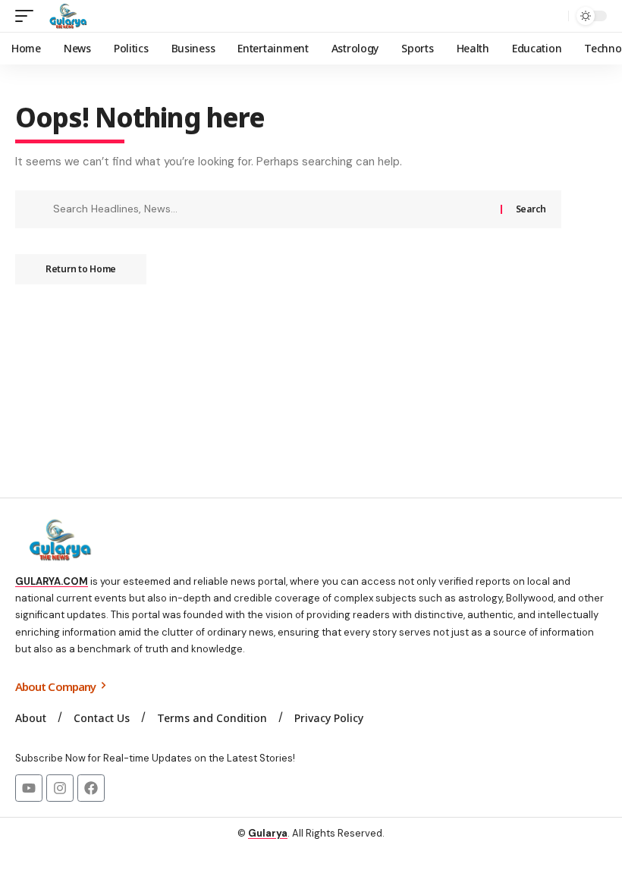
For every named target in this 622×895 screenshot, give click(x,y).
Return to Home (81, 268)
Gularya (267, 833)
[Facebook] (91, 788)
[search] (553, 16)
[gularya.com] (65, 16)
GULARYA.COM (51, 581)
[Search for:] (271, 209)
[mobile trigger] (28, 16)
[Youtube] (28, 788)
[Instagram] (60, 788)
